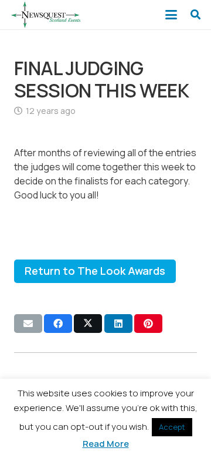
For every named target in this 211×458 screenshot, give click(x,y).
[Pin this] (148, 323)
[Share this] (58, 323)
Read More (106, 443)
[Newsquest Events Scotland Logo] (45, 14)
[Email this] (28, 323)
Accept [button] (172, 427)
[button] (171, 15)
